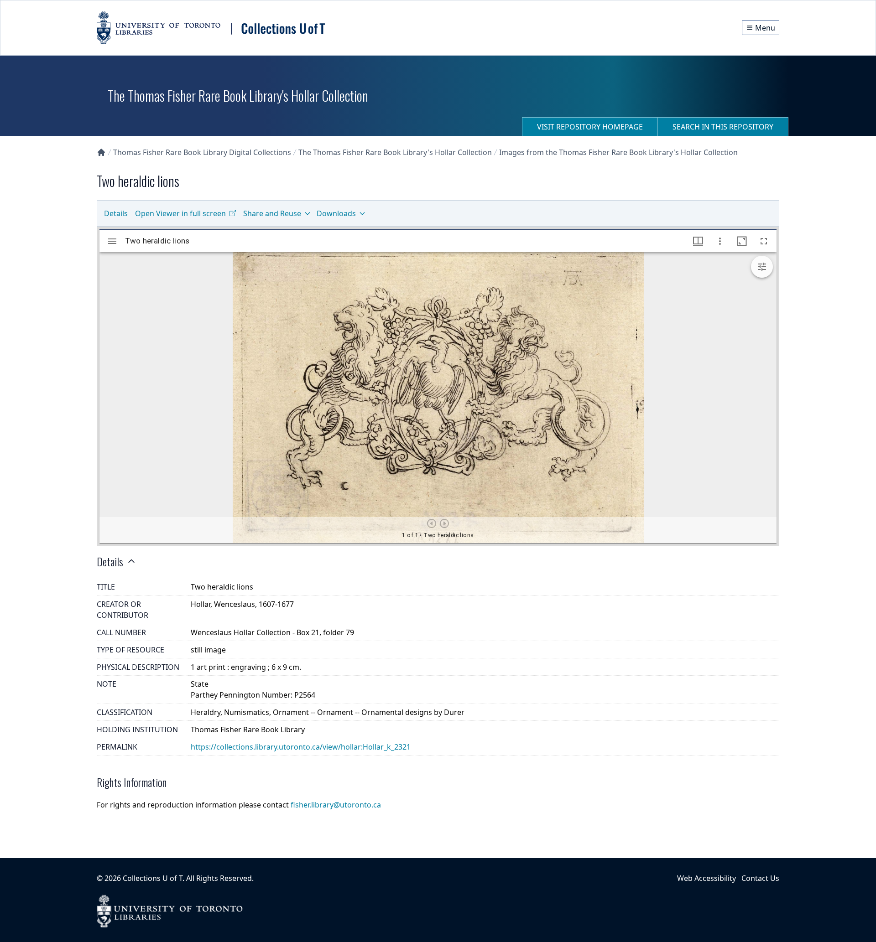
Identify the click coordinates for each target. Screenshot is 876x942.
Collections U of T (152, 878)
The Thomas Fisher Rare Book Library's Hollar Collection (395, 152)
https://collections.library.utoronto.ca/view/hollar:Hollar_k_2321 (301, 747)
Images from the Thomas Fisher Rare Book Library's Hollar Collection (618, 152)
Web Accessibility (706, 878)
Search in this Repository (723, 127)
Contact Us (760, 878)
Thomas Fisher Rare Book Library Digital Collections (202, 152)
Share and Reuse (272, 213)
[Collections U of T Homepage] (101, 152)
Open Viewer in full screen (180, 213)
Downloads (336, 213)
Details (116, 213)
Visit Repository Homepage (590, 127)
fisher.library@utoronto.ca (336, 805)
